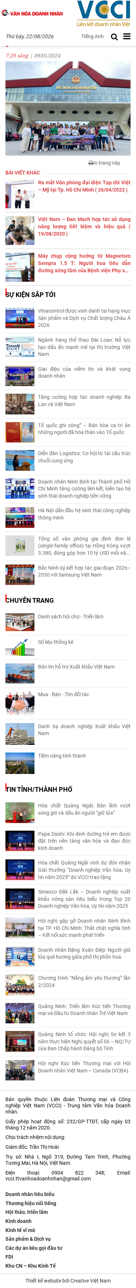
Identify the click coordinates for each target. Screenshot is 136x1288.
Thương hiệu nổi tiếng (30, 1203)
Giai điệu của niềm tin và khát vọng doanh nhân (84, 372)
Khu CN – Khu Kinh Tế (30, 1266)
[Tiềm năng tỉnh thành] (19, 763)
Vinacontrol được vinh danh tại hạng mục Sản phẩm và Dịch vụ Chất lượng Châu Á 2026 (84, 318)
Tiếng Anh (92, 36)
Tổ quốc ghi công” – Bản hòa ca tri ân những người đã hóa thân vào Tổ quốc (84, 429)
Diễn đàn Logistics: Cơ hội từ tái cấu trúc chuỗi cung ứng (84, 457)
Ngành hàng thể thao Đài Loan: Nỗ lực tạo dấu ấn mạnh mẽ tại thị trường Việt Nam (84, 347)
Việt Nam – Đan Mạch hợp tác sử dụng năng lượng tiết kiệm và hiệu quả (84, 226)
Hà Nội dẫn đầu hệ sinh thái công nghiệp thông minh (84, 514)
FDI (9, 1257)
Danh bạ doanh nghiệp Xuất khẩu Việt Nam (84, 730)
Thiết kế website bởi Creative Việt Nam (68, 1281)
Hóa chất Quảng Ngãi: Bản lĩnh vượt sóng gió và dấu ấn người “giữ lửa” (84, 809)
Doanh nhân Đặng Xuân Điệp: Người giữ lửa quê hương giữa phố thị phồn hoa (84, 953)
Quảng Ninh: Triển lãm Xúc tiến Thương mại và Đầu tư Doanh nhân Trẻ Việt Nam (84, 1009)
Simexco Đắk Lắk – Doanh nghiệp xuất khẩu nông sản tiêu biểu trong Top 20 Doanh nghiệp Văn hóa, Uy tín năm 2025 (84, 899)
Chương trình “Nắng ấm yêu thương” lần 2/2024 (84, 981)
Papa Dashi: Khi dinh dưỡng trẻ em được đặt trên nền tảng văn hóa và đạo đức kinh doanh (84, 841)
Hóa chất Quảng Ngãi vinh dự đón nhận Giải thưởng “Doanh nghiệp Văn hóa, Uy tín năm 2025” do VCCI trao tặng (84, 870)
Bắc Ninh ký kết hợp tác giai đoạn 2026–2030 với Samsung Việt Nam (84, 571)
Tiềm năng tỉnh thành (62, 756)
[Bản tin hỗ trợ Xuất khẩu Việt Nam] (19, 673)
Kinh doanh (18, 1221)
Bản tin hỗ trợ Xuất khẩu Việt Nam (76, 667)
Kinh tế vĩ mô (20, 1230)
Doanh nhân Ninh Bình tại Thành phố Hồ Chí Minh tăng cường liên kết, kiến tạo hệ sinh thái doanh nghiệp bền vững (84, 489)
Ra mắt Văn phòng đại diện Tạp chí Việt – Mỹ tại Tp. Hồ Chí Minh (84, 186)
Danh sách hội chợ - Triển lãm (70, 616)
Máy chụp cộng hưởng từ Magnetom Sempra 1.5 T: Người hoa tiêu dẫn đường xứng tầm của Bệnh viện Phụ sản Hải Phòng (84, 263)
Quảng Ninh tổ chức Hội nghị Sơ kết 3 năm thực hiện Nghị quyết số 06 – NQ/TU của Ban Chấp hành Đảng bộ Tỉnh (84, 1041)
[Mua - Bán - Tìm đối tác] (19, 703)
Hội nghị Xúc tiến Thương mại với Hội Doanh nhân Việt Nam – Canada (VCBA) (84, 1067)
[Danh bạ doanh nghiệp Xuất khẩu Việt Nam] (19, 734)
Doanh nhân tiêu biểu (29, 1194)
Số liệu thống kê (55, 642)
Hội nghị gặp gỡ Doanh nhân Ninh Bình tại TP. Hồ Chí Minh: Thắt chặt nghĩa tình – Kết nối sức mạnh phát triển (84, 928)
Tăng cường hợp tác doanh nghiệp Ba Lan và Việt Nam (84, 400)
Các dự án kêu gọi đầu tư (33, 1248)
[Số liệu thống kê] (19, 647)
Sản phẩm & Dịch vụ (28, 1239)
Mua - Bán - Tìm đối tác (63, 694)
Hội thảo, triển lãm (26, 1212)
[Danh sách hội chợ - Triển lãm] (19, 622)
